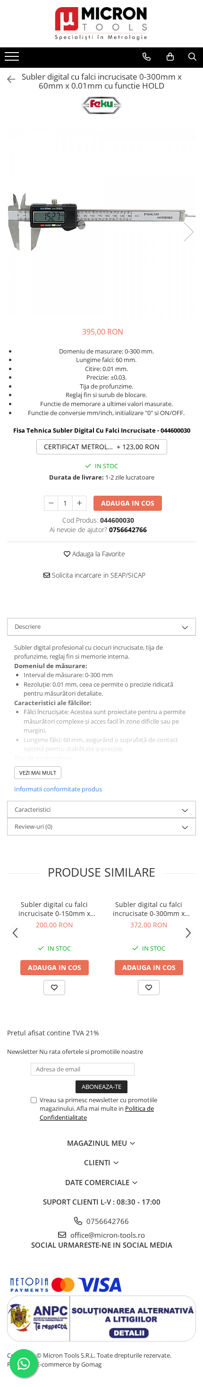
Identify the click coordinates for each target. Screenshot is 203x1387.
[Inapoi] (7, 79)
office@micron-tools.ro (106, 1235)
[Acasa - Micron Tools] (101, 23)
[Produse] (13, 59)
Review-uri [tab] (33, 826)
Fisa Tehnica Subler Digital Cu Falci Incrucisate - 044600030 (101, 430)
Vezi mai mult (37, 772)
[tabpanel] (101, 222)
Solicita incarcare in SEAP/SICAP (97, 575)
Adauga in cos (127, 503)
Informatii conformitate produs (58, 789)
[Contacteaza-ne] (146, 56)
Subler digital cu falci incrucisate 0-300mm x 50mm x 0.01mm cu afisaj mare (149, 909)
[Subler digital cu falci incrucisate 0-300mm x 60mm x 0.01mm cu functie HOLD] (101, 222)
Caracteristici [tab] (33, 809)
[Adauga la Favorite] (54, 987)
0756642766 (107, 1221)
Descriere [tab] (28, 626)
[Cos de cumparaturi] (170, 56)
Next (188, 232)
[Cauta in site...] (192, 56)
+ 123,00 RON (102, 446)
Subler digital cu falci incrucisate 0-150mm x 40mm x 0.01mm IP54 (54, 909)
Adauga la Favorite (97, 553)
